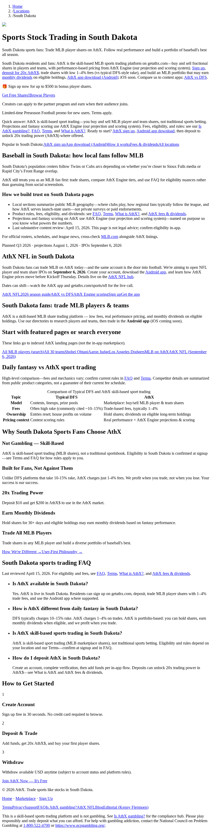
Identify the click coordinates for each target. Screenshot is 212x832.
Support (31, 807)
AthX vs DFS (195, 77)
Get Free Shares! (15, 95)
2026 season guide (35, 294)
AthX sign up (123, 131)
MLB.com (109, 236)
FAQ (36, 131)
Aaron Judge (98, 352)
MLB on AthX (157, 352)
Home (17, 6)
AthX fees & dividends (167, 214)
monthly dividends (17, 77)
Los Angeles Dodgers (127, 352)
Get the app (130, 294)
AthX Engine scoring (90, 294)
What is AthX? (73, 131)
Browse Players (42, 95)
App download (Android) (87, 144)
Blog (99, 807)
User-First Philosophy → (62, 551)
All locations (168, 144)
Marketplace (26, 798)
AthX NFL (11, 294)
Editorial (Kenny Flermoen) (125, 807)
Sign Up (46, 798)
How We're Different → (22, 551)
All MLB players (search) (23, 352)
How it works (119, 144)
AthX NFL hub (120, 276)
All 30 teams (54, 352)
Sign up (198, 68)
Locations (21, 11)
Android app (155, 272)
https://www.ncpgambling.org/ (80, 825)
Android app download (156, 131)
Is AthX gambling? (61, 807)
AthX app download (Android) (92, 77)
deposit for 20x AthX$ (20, 72)
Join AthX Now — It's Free (24, 781)
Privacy (18, 807)
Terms (47, 131)
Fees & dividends (144, 144)
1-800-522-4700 (36, 825)
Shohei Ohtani (76, 352)
